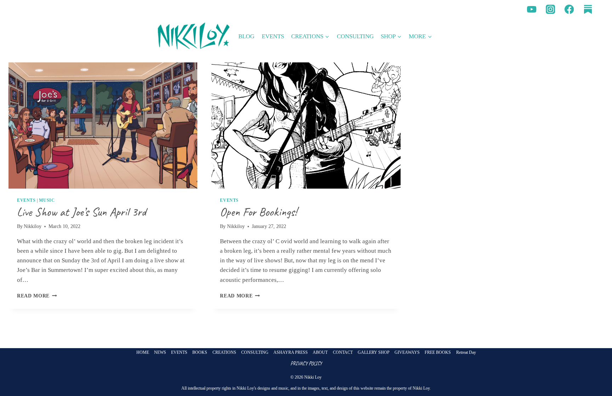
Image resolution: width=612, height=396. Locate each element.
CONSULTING (355, 36)
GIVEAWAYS (407, 352)
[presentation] (102, 125)
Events (26, 200)
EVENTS (273, 36)
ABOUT (320, 352)
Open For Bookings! (258, 211)
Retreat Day (466, 352)
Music (47, 200)
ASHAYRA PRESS (290, 352)
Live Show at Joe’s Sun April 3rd (81, 211)
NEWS (160, 352)
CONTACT (343, 352)
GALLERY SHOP (374, 352)
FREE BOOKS (438, 352)
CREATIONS (224, 352)
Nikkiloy (32, 226)
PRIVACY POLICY (306, 363)
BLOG (246, 36)
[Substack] (587, 9)
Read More (37, 296)
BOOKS (199, 352)
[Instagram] (550, 9)
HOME (142, 352)
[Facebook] (569, 9)
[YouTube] (531, 9)
